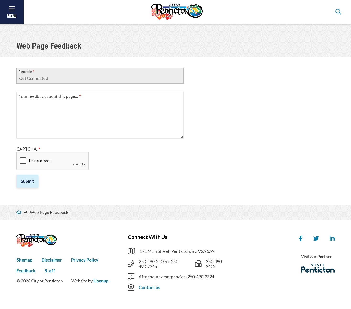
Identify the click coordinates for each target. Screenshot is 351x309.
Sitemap (24, 260)
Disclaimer (52, 260)
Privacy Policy (84, 260)
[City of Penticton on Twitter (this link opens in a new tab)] (316, 239)
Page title (25, 71)
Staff (50, 270)
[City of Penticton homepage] (177, 12)
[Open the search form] (338, 12)
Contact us (149, 287)
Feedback (25, 270)
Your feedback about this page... (48, 96)
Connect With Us (147, 237)
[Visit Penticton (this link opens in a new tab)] (318, 268)
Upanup (100, 280)
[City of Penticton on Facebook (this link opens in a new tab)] (300, 239)
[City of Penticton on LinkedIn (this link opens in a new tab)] (332, 239)
